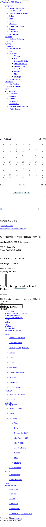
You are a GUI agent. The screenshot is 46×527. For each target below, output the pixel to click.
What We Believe (12, 315)
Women (17, 453)
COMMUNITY (11, 405)
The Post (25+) (19, 443)
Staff (7, 320)
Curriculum (13, 504)
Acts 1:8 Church (15, 343)
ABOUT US (9, 334)
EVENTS (8, 403)
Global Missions (15, 480)
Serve (11, 413)
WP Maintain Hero (20, 288)
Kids (16, 428)
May (42, 185)
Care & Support (11, 328)
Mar (3, 185)
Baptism (12, 377)
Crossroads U (14, 509)
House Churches (15, 408)
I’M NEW (8, 391)
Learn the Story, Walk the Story (21, 514)
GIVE (7, 483)
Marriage (17, 463)
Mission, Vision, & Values (16, 313)
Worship (17, 423)
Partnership (13, 382)
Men (16, 458)
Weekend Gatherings (14, 317)
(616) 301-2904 (6, 225)
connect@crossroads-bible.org (13, 229)
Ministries (9, 326)
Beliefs (12, 353)
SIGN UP (4, 309)
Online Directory (15, 519)
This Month (23, 185)
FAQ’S (12, 399)
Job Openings (14, 387)
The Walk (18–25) (21, 438)
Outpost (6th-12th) (21, 433)
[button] (0, 524)
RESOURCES (10, 485)
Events (7, 324)
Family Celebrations (16, 372)
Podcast (12, 499)
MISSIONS (9, 471)
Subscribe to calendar (21, 193)
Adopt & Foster (20, 448)
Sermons (12, 494)
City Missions (14, 475)
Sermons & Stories (13, 330)
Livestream (9, 311)
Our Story (13, 367)
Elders (7, 322)
